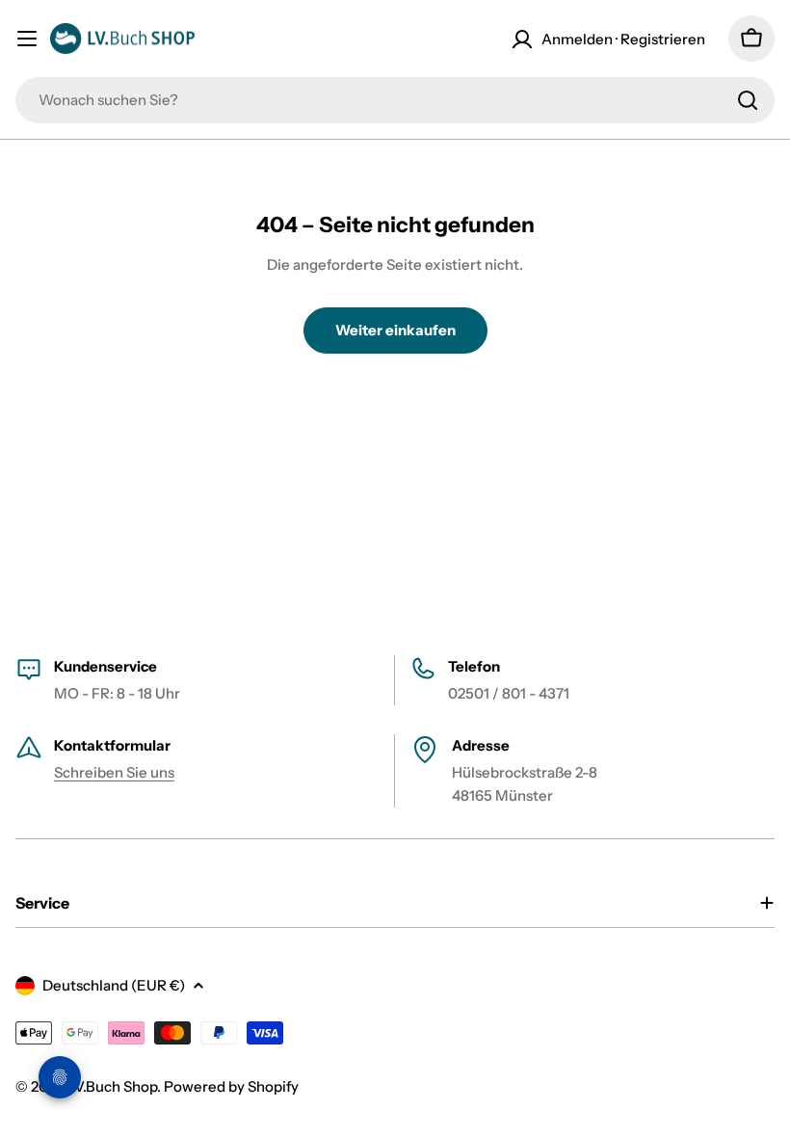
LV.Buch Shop (112, 1086)
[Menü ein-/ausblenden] (27, 38)
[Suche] (747, 100)
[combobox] (395, 100)
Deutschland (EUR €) (113, 985)
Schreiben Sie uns (114, 772)
